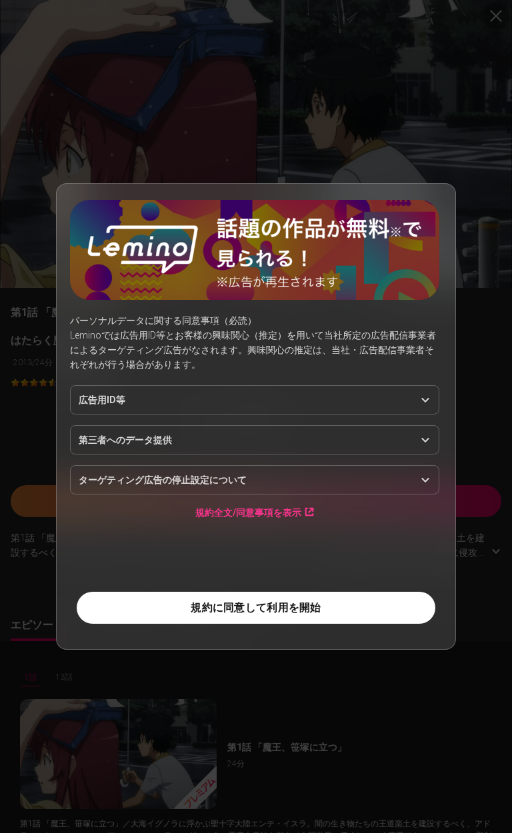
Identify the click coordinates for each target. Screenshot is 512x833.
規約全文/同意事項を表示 (248, 512)
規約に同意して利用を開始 (256, 607)
